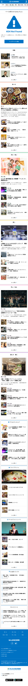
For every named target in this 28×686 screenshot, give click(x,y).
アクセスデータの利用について (7, 652)
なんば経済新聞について (6, 648)
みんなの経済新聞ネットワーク (14, 669)
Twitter (15, 643)
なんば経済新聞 (14, 2)
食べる (7, 4)
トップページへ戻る (14, 41)
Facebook (12, 643)
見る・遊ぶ (12, 4)
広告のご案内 (4, 656)
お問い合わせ (4, 654)
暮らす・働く (20, 4)
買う (16, 4)
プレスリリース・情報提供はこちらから (9, 650)
